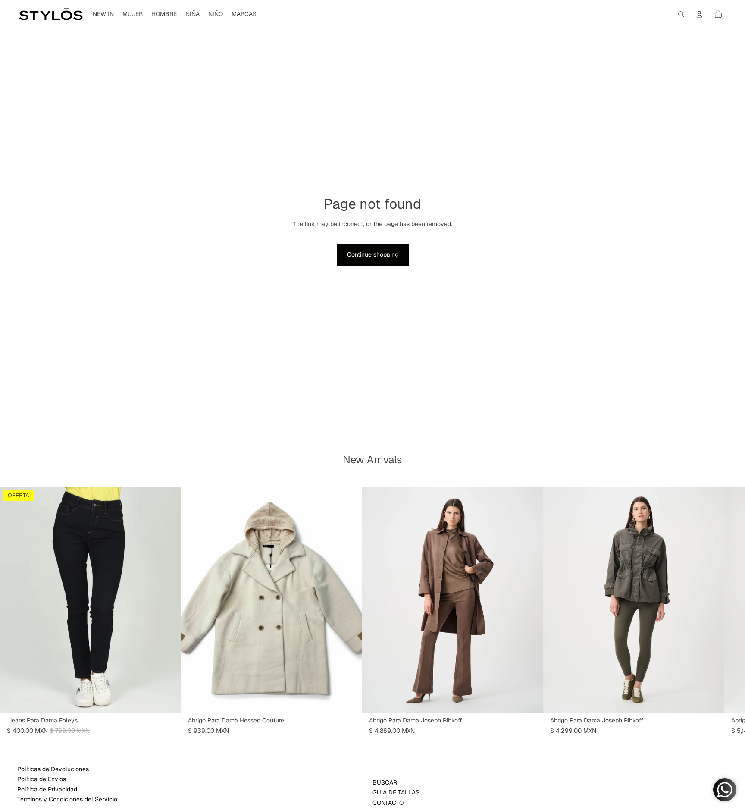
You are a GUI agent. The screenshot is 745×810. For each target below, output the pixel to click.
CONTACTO (388, 803)
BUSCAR (384, 782)
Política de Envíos (41, 779)
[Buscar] (681, 14)
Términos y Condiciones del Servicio (67, 799)
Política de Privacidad (47, 789)
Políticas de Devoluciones (53, 769)
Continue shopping (372, 254)
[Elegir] (167, 699)
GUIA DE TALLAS (395, 792)
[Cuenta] (699, 14)
